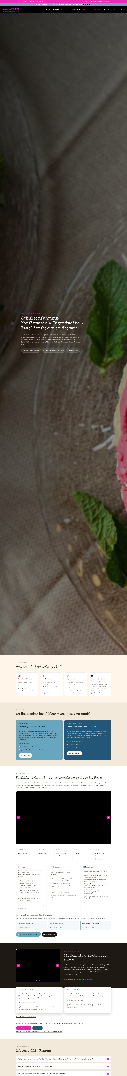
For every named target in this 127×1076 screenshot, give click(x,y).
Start (48, 10)
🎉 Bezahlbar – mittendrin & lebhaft (53, 350)
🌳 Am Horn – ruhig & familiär (31, 350)
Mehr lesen (87, 4)
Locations (73, 10)
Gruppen (86, 10)
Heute (64, 10)
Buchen (97, 10)
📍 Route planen (99, 859)
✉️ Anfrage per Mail (49, 934)
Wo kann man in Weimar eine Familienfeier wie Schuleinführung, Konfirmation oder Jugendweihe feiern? (63, 1059)
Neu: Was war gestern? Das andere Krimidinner (97, 1)
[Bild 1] (36, 980)
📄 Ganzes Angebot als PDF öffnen (28, 934)
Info (121, 10)
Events (56, 10)
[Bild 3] (39, 980)
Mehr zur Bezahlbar (75, 753)
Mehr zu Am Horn (25, 755)
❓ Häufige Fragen (73, 350)
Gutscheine (109, 10)
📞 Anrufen (37, 1028)
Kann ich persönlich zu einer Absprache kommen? (63, 1066)
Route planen (89, 979)
